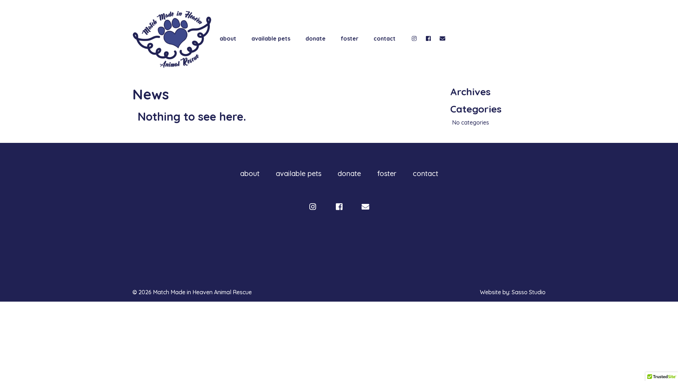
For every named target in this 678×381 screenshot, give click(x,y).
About (228, 38)
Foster (349, 38)
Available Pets (270, 38)
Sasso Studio (529, 292)
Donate (315, 38)
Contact (385, 38)
